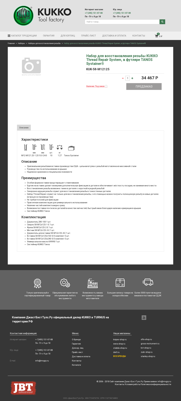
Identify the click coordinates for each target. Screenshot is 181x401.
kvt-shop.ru (146, 348)
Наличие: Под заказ (96, 86)
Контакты (138, 35)
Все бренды (119, 356)
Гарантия (48, 35)
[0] (157, 37)
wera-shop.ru (119, 344)
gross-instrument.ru (150, 343)
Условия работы (132, 384)
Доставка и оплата (114, 35)
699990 (52, 241)
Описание (24, 128)
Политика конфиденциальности (156, 384)
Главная (11, 43)
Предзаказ (144, 86)
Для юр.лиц (68, 35)
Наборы (21, 43)
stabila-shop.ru (120, 348)
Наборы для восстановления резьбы (44, 43)
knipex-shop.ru (120, 339)
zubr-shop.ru (146, 352)
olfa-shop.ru (146, 339)
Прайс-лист (88, 35)
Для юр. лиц (77, 348)
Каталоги (76, 365)
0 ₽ (160, 36)
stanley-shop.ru (148, 356)
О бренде (76, 339)
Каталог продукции (24, 35)
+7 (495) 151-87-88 (94, 13)
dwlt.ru (116, 352)
